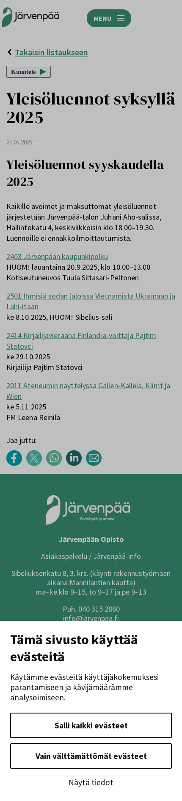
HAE (165, 18)
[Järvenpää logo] (88, 523)
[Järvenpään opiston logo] (30, 18)
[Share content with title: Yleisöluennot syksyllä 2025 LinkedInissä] (76, 463)
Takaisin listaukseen (51, 52)
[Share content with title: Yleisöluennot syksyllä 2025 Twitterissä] (36, 463)
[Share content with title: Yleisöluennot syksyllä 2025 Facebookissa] (16, 463)
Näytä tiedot (91, 782)
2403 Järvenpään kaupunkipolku (57, 256)
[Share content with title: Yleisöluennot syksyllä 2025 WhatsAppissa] (56, 463)
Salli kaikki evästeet (91, 725)
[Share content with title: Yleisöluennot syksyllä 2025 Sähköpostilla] (96, 463)
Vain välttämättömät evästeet (91, 756)
